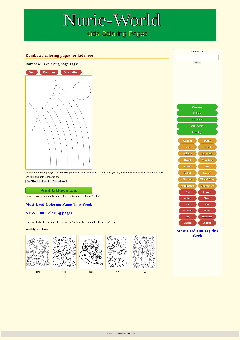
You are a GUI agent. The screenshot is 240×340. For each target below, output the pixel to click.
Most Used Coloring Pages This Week (58, 204)
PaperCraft (197, 125)
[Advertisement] (97, 297)
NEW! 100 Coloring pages (48, 213)
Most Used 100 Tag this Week (197, 233)
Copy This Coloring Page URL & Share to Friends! (47, 181)
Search (197, 62)
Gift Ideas (197, 119)
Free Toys (197, 132)
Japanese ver (197, 51)
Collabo (197, 113)
